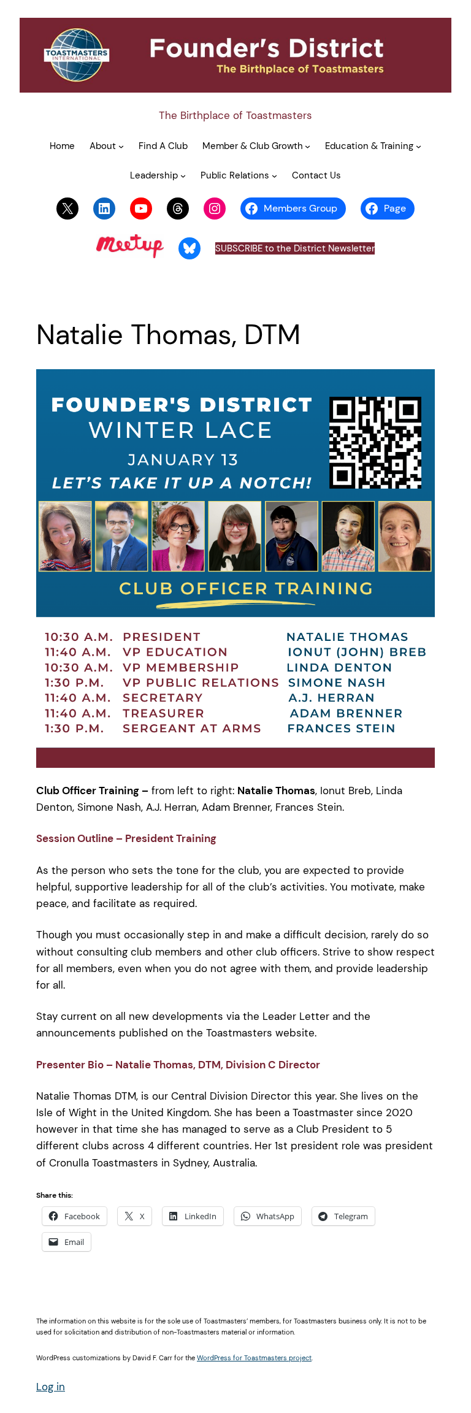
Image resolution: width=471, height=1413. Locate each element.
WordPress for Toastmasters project (254, 1358)
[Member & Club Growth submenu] (307, 146)
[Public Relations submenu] (274, 175)
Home (62, 146)
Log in (50, 1386)
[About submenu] (121, 146)
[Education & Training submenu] (418, 146)
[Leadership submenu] (183, 175)
